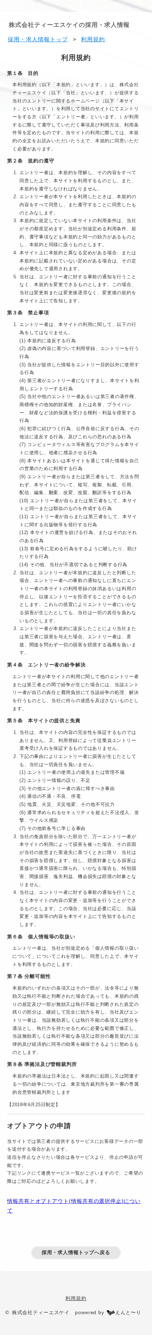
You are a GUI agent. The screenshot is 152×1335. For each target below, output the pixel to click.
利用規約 (75, 1298)
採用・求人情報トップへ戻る (76, 1252)
